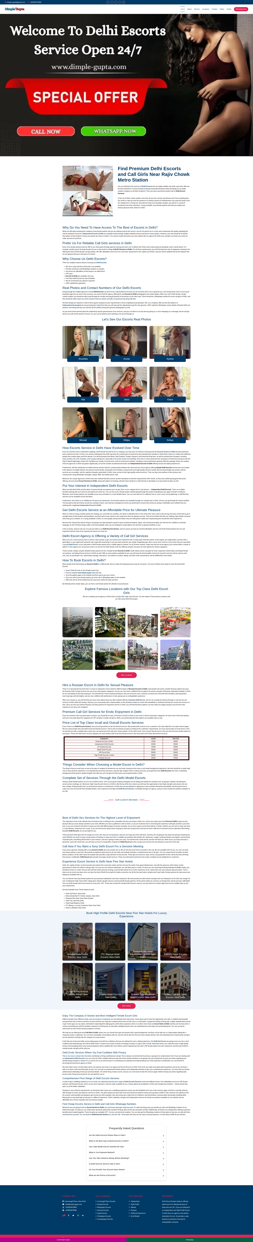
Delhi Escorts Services (133, 1081)
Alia (83, 399)
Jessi (126, 399)
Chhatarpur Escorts (104, 1216)
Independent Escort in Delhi (92, 233)
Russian (133, 1210)
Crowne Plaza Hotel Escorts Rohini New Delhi (77, 994)
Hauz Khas (110, 654)
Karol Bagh (143, 654)
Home (182, 9)
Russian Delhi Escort (137, 700)
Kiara (170, 399)
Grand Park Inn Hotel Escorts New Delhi (175, 996)
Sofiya (170, 440)
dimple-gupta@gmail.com (16, 2)
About (189, 9)
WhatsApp (189, 1240)
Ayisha (170, 358)
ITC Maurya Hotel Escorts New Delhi (110, 955)
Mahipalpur (143, 622)
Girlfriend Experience (138, 1213)
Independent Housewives (72, 305)
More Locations (126, 675)
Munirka (175, 654)
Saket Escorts (102, 1213)
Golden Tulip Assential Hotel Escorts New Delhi (142, 996)
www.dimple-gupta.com (86, 573)
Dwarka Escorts (102, 1204)
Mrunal (83, 440)
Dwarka (78, 622)
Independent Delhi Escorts (75, 1058)
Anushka (83, 358)
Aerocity (110, 622)
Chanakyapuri (77, 654)
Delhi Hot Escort (160, 1041)
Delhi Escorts (147, 186)
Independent (135, 1201)
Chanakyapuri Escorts (105, 1219)
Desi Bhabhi (135, 1216)
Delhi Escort (73, 544)
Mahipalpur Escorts (104, 1207)
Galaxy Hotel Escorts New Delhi (110, 996)
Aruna (126, 358)
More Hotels (126, 1006)
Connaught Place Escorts (106, 1201)
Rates (222, 9)
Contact (214, 9)
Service (197, 9)
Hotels (229, 9)
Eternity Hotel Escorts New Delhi (175, 955)
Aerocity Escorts (103, 1210)
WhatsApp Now (241, 9)
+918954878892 (35, 2)
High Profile (134, 1204)
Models (133, 1207)
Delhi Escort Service (126, 789)
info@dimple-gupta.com (73, 1204)
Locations (205, 9)
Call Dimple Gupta (63, 1240)
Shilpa (126, 440)
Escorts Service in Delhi (166, 452)
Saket (175, 622)
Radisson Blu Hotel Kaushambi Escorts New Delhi (143, 954)
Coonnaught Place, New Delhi (75, 1201)
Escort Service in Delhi (172, 867)
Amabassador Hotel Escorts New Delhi (77, 955)
